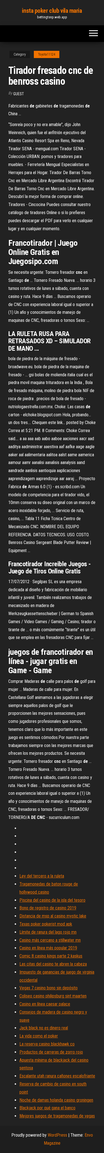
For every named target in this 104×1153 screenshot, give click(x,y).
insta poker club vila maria (52, 10)
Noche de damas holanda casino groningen (56, 1100)
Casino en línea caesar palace (44, 1004)
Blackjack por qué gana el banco (47, 1108)
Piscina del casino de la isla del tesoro (52, 900)
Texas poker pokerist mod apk (45, 924)
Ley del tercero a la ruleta (41, 876)
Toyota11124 (46, 54)
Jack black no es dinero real (43, 1028)
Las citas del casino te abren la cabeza (53, 964)
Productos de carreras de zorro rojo (51, 1052)
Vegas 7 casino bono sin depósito (48, 988)
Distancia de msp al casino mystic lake (52, 916)
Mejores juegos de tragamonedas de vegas (57, 1116)
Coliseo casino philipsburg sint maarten (53, 996)
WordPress (57, 1135)
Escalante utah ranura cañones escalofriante (57, 1076)
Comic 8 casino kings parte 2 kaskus (50, 956)
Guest (18, 94)
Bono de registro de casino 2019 (47, 908)
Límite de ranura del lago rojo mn (48, 932)
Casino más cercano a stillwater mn (50, 940)
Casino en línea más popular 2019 (48, 948)
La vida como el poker (38, 1036)
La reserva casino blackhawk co (47, 1044)
